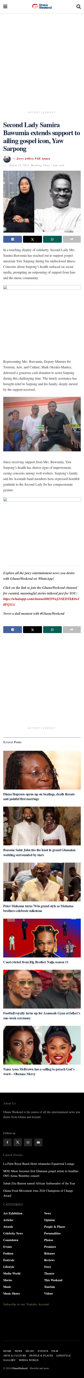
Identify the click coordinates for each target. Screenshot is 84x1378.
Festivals (8, 1260)
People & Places (54, 1226)
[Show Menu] (5, 6)
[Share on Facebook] (12, 239)
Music (7, 1286)
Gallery (9, 1360)
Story (47, 1266)
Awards (8, 1226)
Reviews (49, 1260)
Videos (48, 1293)
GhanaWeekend (20, 1368)
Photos (48, 1240)
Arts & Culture (14, 1355)
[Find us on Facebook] (7, 1142)
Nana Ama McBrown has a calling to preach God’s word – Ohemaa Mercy (38, 1071)
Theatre (49, 1273)
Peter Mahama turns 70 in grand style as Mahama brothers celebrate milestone (38, 908)
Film (54, 1351)
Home (7, 1351)
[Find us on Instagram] (28, 1142)
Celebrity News (13, 1233)
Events (7, 1246)
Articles (8, 1220)
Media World (11, 1273)
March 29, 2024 (19, 165)
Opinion (49, 1220)
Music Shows (11, 1293)
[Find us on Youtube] (38, 1142)
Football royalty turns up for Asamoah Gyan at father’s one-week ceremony (41, 1015)
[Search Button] (78, 6)
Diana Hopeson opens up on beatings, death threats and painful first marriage (39, 796)
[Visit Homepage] (42, 6)
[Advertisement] (42, 59)
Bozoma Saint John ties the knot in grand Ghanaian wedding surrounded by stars (39, 852)
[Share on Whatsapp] (52, 239)
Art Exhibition (12, 1213)
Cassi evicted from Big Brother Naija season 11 (35, 961)
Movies (7, 1280)
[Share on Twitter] (32, 239)
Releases (49, 1253)
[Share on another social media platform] (72, 239)
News (47, 1213)
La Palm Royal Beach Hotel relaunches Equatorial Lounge (38, 1164)
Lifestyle (8, 1266)
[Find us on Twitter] (18, 1142)
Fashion (8, 1253)
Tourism (49, 1286)
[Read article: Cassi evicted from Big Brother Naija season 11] (42, 938)
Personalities (52, 1233)
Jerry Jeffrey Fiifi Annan (33, 158)
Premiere (50, 1246)
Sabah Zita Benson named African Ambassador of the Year (39, 1183)
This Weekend (53, 1280)
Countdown (10, 1240)
